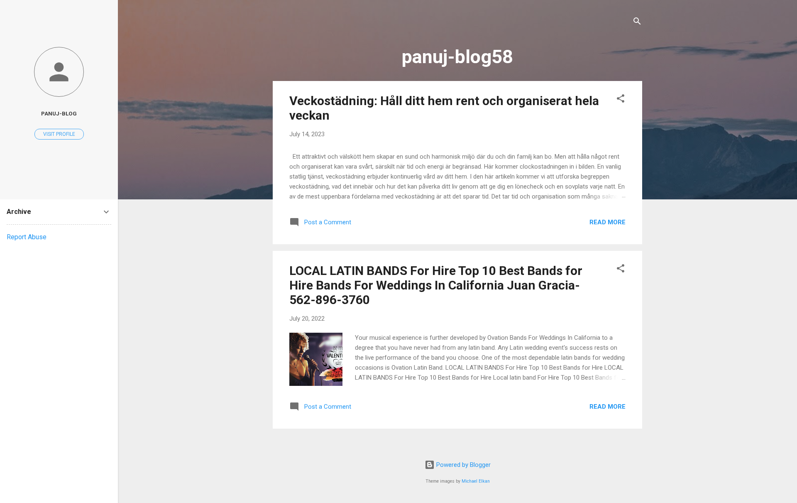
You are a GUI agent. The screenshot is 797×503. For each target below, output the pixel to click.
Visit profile (59, 134)
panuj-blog (59, 113)
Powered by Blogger (463, 465)
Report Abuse (26, 237)
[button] (621, 99)
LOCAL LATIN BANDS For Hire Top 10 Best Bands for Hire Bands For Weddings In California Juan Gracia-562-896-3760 (435, 285)
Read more (607, 222)
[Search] (637, 22)
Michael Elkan (476, 481)
